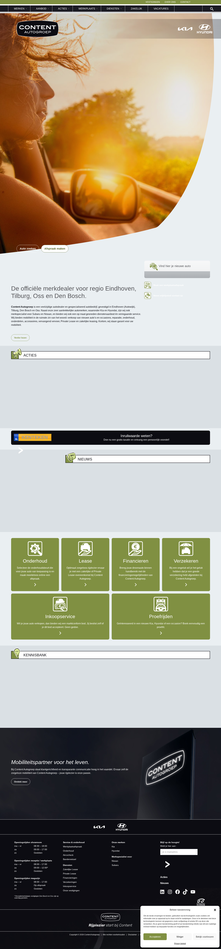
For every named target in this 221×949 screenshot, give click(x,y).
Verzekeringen (70, 882)
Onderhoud (68, 851)
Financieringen (70, 878)
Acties (163, 877)
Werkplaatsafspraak (72, 846)
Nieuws (164, 883)
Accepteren (155, 936)
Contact (185, 2)
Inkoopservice (69, 886)
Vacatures (161, 8)
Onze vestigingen (71, 890)
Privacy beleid (180, 944)
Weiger (179, 936)
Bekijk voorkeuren (205, 936)
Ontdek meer (20, 781)
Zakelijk (136, 8)
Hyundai (116, 851)
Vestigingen (153, 2)
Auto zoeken (28, 248)
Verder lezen (20, 337)
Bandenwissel (69, 859)
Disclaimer (132, 935)
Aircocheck (68, 855)
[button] (214, 909)
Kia (113, 846)
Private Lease (69, 873)
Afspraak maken (54, 248)
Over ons (170, 2)
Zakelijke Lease (70, 869)
